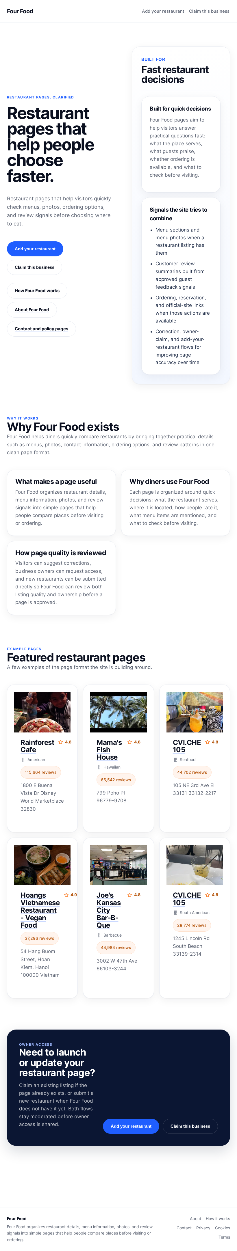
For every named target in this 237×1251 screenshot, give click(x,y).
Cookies (222, 1227)
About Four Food (32, 309)
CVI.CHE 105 (187, 746)
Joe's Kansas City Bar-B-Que (109, 910)
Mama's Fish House (109, 750)
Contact (184, 1227)
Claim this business (209, 11)
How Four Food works (37, 290)
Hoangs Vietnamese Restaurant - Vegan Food (40, 910)
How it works (218, 1218)
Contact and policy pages (41, 328)
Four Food (20, 11)
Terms (224, 1237)
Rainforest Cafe (37, 746)
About (195, 1218)
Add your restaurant (163, 11)
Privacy (203, 1227)
